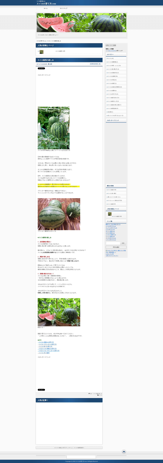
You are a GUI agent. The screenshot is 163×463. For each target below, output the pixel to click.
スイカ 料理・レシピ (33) (114, 65)
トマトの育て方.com (111, 239)
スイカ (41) (111, 58)
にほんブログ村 (110, 254)
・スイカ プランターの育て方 (47, 344)
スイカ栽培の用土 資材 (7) (114, 105)
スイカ (48, 40)
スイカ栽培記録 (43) (113, 108)
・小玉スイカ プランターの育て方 (48, 350)
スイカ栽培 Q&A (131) (113, 97)
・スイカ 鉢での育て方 (45, 346)
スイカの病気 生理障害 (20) (115, 87)
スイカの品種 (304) (113, 76)
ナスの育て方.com (110, 229)
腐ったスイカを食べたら (114, 197)
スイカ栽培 (96, 393)
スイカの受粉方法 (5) (113, 72)
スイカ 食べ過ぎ (112, 193)
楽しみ (100, 393)
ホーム (46, 8)
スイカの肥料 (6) (112, 90)
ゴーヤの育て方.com (111, 238)
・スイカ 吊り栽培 (43, 353)
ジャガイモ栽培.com (111, 234)
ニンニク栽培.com (110, 236)
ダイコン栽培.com (110, 231)
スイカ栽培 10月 (60, 51)
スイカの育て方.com (46, 3)
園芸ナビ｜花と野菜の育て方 (113, 224)
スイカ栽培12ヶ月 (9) (113, 101)
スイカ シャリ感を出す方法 (115, 200)
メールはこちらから (111, 50)
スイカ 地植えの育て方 (61, 447)
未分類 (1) (110, 112)
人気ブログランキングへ (112, 255)
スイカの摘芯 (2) (112, 83)
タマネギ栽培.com (110, 233)
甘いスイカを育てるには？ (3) (115, 115)
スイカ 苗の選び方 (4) (113, 69)
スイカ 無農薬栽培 (78, 447)
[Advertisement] (69, 89)
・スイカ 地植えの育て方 (46, 342)
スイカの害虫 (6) (112, 79)
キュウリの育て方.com (111, 228)
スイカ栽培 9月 (112, 204)
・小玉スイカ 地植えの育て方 (47, 348)
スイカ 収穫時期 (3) (113, 62)
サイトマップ (63, 8)
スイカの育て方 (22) (113, 94)
